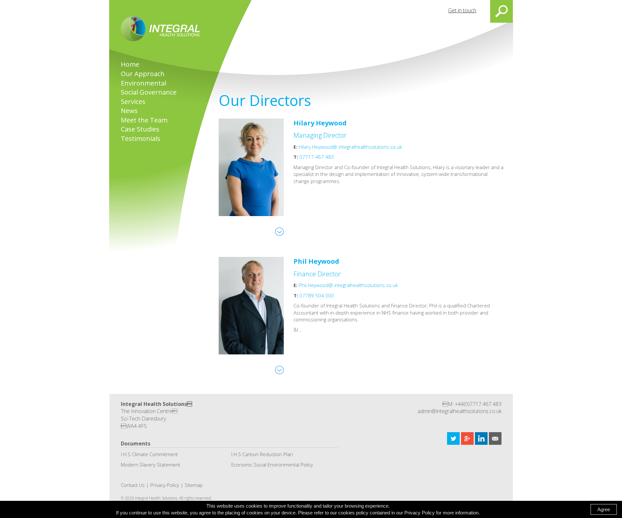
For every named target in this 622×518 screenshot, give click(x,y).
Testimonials (140, 138)
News (129, 110)
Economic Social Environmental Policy (272, 464)
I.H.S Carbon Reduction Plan (262, 454)
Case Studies (140, 129)
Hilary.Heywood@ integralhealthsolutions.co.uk (350, 147)
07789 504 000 (316, 295)
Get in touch (462, 10)
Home (130, 64)
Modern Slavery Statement (150, 464)
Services (133, 101)
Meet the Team (144, 120)
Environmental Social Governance (149, 88)
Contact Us (133, 485)
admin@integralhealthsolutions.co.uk (459, 411)
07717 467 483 (316, 157)
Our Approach (143, 73)
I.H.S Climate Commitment (149, 454)
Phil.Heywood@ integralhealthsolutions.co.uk (348, 285)
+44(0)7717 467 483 (478, 404)
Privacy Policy (164, 485)
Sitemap (194, 485)
